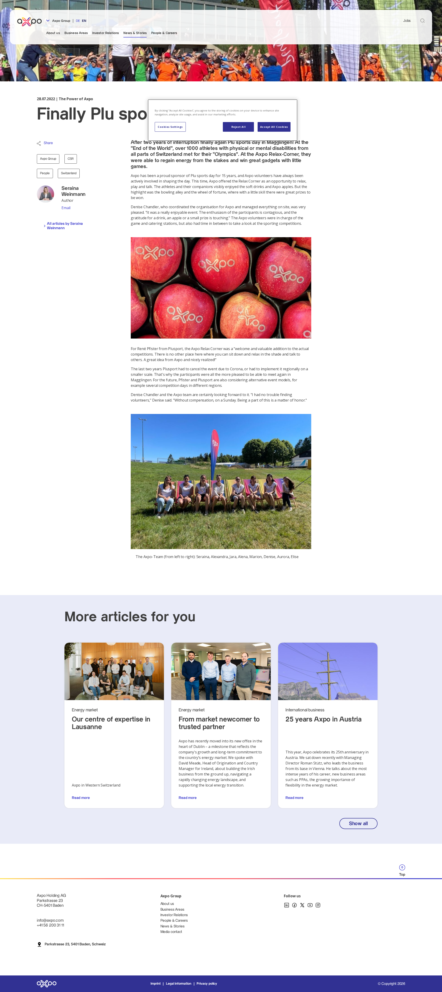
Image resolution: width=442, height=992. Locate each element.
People (44, 173)
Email (65, 207)
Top (402, 874)
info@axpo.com (50, 920)
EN (84, 21)
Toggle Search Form (422, 20)
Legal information (178, 983)
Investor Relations (105, 33)
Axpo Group (60, 21)
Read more (81, 798)
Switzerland (68, 173)
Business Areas (76, 33)
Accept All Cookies (274, 126)
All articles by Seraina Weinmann (65, 226)
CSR (71, 158)
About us (53, 33)
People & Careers (164, 33)
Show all (358, 823)
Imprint (156, 983)
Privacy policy (207, 983)
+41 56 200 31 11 (50, 925)
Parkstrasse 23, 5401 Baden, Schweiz (75, 944)
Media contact (171, 932)
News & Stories (135, 33)
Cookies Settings (170, 126)
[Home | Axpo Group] (31, 22)
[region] (222, 120)
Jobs (407, 21)
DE (78, 21)
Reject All (238, 126)
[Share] (39, 143)
